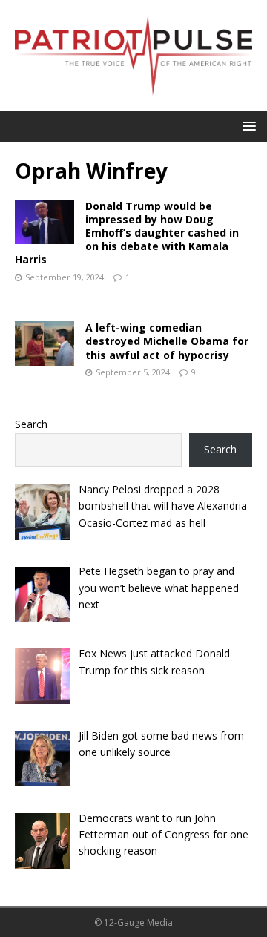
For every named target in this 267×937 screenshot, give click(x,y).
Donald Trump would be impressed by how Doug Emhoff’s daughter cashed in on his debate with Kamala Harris (127, 233)
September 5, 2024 (133, 372)
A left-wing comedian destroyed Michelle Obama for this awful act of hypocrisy (166, 340)
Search (31, 424)
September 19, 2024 (64, 277)
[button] (246, 125)
